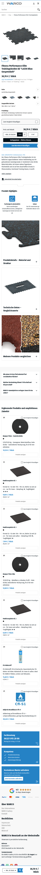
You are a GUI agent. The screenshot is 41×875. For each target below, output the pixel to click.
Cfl (4, 691)
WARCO (4, 15)
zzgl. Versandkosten (7, 79)
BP (4, 417)
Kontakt (4, 814)
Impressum (6, 823)
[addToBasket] (20, 870)
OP (4, 647)
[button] (4, 4)
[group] (5, 58)
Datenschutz (6, 825)
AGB (3, 828)
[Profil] (34, 3)
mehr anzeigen (6, 174)
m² (24, 134)
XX (4, 462)
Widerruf (5, 831)
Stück (19, 134)
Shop (9, 15)
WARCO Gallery (7, 811)
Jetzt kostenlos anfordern (13, 779)
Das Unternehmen (8, 808)
